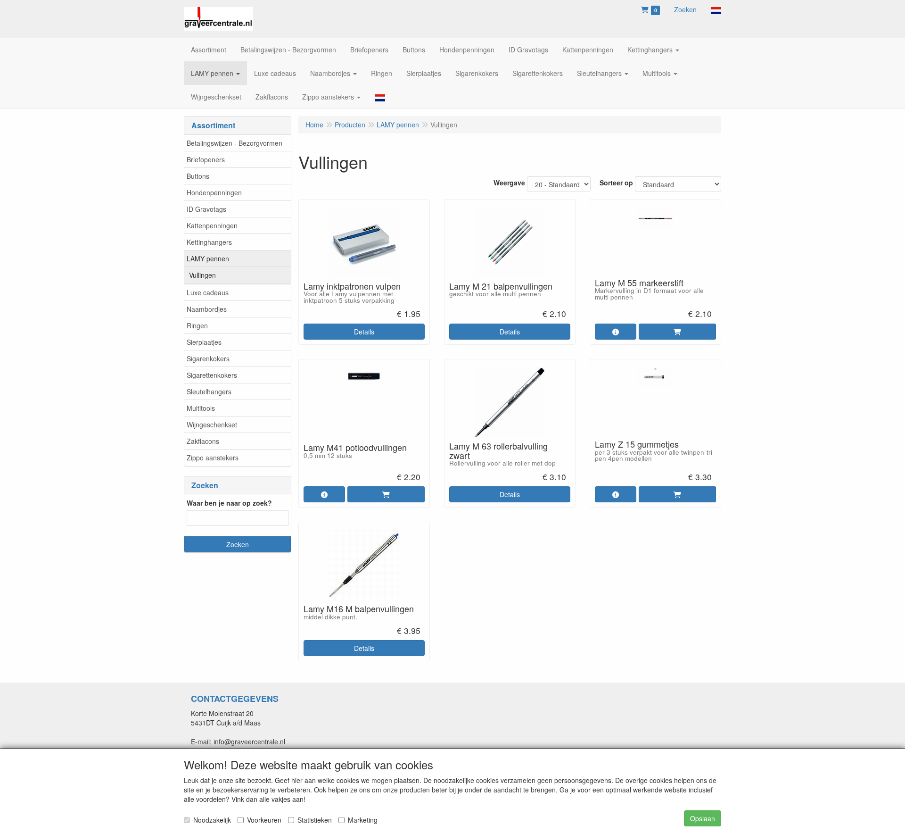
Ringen (197, 325)
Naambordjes (207, 309)
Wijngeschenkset (212, 424)
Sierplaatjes (204, 342)
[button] (716, 9)
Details (364, 331)
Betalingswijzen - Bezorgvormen (234, 143)
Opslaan (702, 818)
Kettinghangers (209, 242)
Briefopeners (206, 159)
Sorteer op (616, 182)
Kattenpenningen (212, 225)
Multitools (201, 408)
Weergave (509, 182)
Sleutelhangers (209, 391)
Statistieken (314, 820)
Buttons (198, 176)
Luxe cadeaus (208, 292)
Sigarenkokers (208, 358)
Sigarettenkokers (212, 375)
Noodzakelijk (212, 820)
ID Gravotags (206, 209)
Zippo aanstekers (213, 457)
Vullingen (202, 275)
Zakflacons (203, 441)
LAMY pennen (208, 258)
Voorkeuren (264, 820)
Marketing (363, 820)
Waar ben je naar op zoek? (229, 503)
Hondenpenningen (214, 192)
